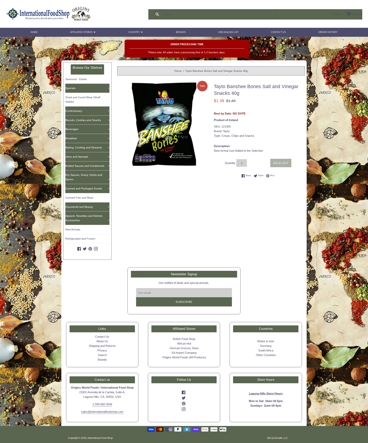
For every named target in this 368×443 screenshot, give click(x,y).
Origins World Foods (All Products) (184, 357)
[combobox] (221, 14)
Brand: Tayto (222, 131)
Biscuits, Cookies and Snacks (87, 120)
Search (102, 355)
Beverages (87, 129)
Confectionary (87, 110)
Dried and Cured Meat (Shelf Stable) (82, 99)
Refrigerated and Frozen (80, 238)
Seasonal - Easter (76, 79)
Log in (337, 14)
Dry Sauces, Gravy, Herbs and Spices (87, 177)
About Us (102, 341)
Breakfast (87, 138)
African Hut (184, 343)
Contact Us (102, 336)
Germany (266, 345)
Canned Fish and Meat (79, 197)
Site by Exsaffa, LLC (277, 438)
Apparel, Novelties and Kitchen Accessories (87, 218)
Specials (87, 88)
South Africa (265, 350)
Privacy (102, 350)
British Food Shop (184, 339)
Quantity (230, 163)
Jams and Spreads (87, 156)
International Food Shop (100, 438)
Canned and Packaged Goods (87, 188)
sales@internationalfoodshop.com (102, 411)
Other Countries (266, 355)
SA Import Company (184, 352)
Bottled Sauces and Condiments (87, 165)
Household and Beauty (87, 206)
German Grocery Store (184, 348)
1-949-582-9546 (102, 404)
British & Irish (265, 341)
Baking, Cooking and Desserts (87, 147)
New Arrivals (72, 229)
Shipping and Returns (102, 345)
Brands (102, 359)
